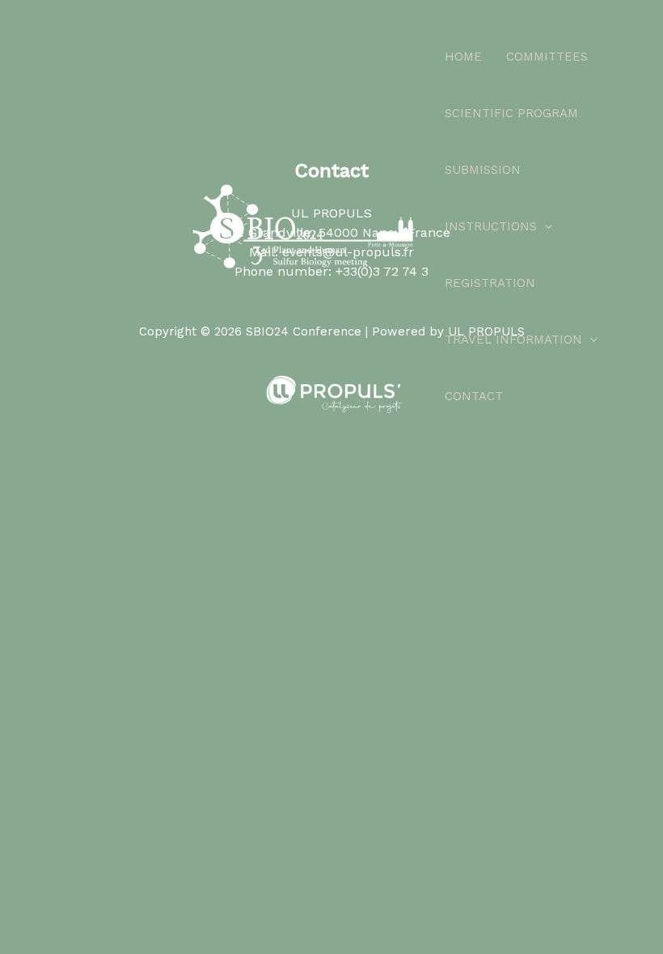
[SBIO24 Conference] (303, 226)
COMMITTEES (547, 56)
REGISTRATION (490, 283)
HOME (463, 56)
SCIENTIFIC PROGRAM (511, 113)
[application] (544, 226)
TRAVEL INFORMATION (513, 339)
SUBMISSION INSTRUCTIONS (491, 198)
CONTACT (474, 396)
